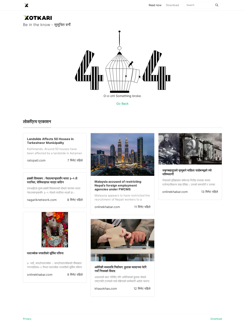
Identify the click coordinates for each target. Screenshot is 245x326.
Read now (156, 5)
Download (172, 5)
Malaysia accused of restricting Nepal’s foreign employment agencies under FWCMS (118, 185)
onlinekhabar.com (39, 274)
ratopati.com (36, 160)
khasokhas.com (106, 288)
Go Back (122, 103)
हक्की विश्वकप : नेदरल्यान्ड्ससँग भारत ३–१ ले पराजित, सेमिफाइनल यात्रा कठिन (52, 180)
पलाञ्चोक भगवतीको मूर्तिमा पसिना (45, 253)
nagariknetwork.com (42, 200)
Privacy (27, 318)
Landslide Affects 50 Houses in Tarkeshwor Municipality (50, 141)
